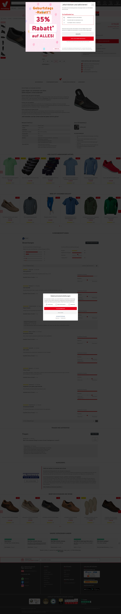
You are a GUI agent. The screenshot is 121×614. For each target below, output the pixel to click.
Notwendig (50, 304)
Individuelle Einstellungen (60, 316)
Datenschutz (63, 318)
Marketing (72, 304)
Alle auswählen (60, 308)
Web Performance (61, 304)
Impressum (57, 318)
